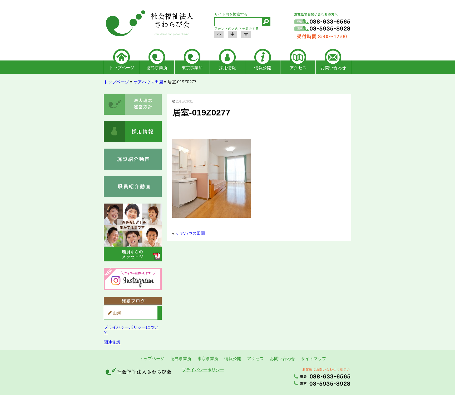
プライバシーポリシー (203, 370)
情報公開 (262, 67)
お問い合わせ (333, 67)
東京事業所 (192, 67)
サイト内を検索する (231, 14)
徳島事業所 (156, 67)
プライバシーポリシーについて (131, 329)
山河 (117, 313)
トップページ (121, 67)
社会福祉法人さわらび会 (148, 24)
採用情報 (227, 67)
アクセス (298, 67)
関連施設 (112, 342)
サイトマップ (313, 358)
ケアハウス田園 (148, 82)
